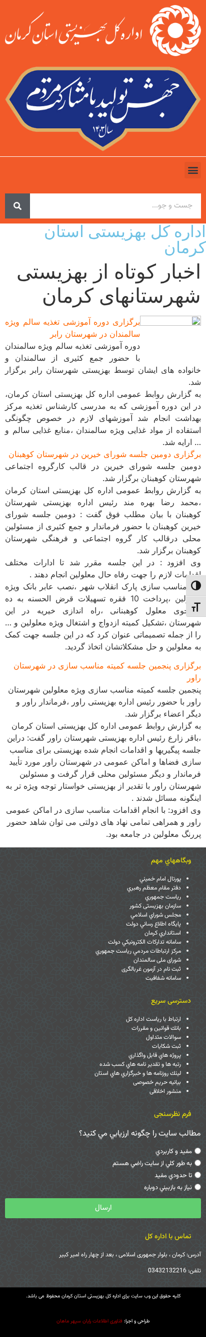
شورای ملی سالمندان (157, 960)
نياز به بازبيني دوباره (168, 1188)
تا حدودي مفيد (173, 1176)
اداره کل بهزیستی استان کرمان (125, 239)
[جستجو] (17, 205)
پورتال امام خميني (160, 878)
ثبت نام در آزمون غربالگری (151, 969)
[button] (192, 170)
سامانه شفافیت (163, 978)
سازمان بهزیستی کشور (155, 906)
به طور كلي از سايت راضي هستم (152, 1164)
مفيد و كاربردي (174, 1152)
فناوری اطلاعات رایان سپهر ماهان (89, 1321)
